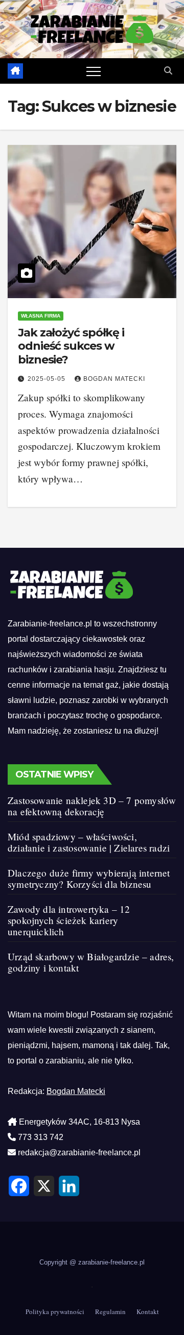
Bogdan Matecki (114, 378)
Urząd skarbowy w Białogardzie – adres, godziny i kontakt (91, 962)
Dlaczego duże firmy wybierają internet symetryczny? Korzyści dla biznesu (89, 878)
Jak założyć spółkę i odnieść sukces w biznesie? (71, 346)
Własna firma (40, 316)
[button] (168, 70)
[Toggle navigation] (93, 71)
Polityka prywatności (55, 1311)
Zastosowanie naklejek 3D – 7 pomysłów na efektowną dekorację (92, 806)
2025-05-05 (47, 378)
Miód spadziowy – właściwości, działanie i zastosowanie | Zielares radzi (89, 842)
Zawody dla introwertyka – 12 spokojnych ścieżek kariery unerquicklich (69, 920)
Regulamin (110, 1311)
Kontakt (147, 1311)
